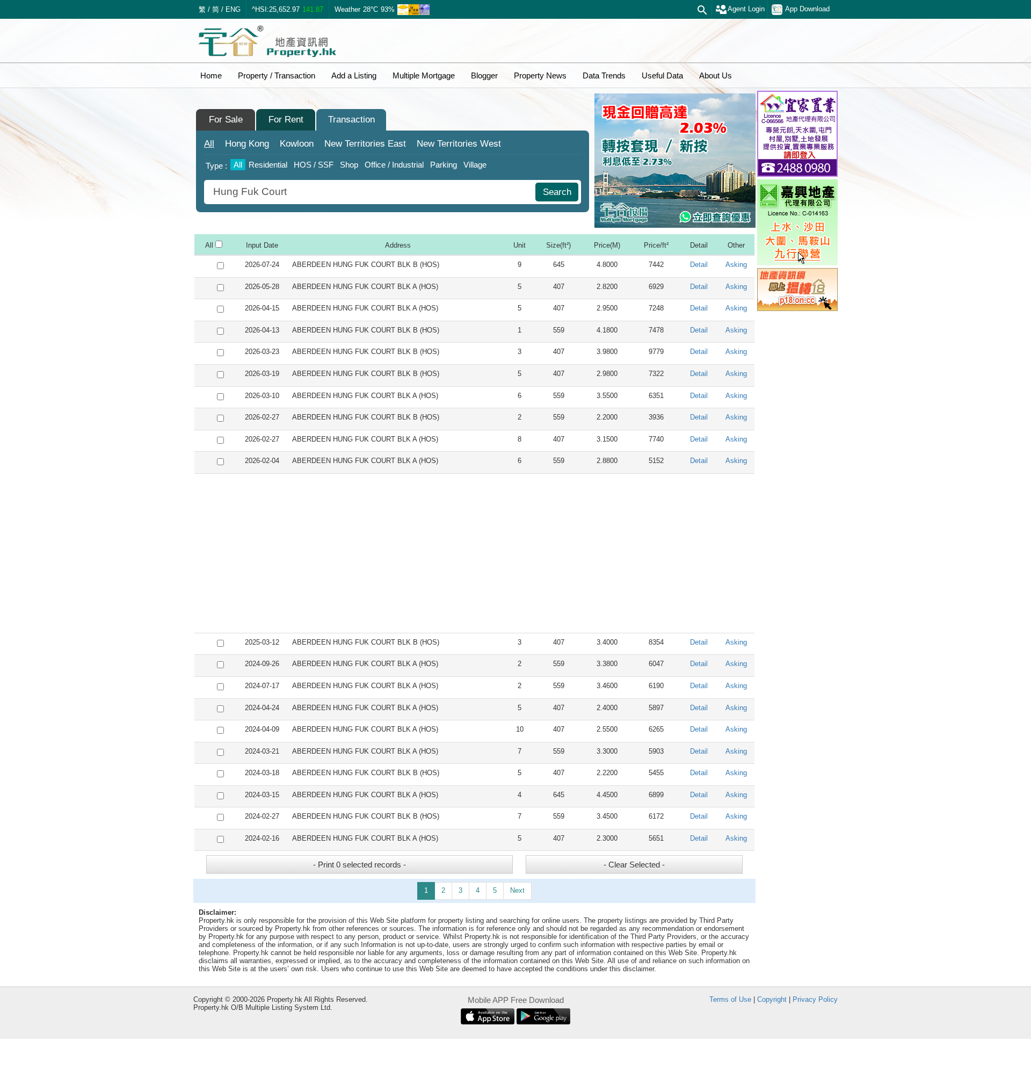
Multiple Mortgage (424, 75)
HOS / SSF (313, 164)
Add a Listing (353, 75)
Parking (443, 164)
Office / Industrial (394, 164)
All (209, 144)
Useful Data (662, 75)
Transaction (351, 119)
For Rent (285, 119)
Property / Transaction (276, 75)
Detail (699, 265)
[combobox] (371, 192)
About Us (715, 75)
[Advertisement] (474, 553)
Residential (268, 164)
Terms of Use (730, 999)
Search (557, 192)
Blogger (484, 75)
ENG (233, 9)
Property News (540, 75)
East (365, 144)
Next (517, 890)
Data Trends (604, 75)
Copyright (772, 999)
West (459, 144)
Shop (349, 164)
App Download (807, 9)
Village (475, 164)
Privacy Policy (815, 999)
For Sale (226, 119)
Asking (736, 265)
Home (211, 75)
